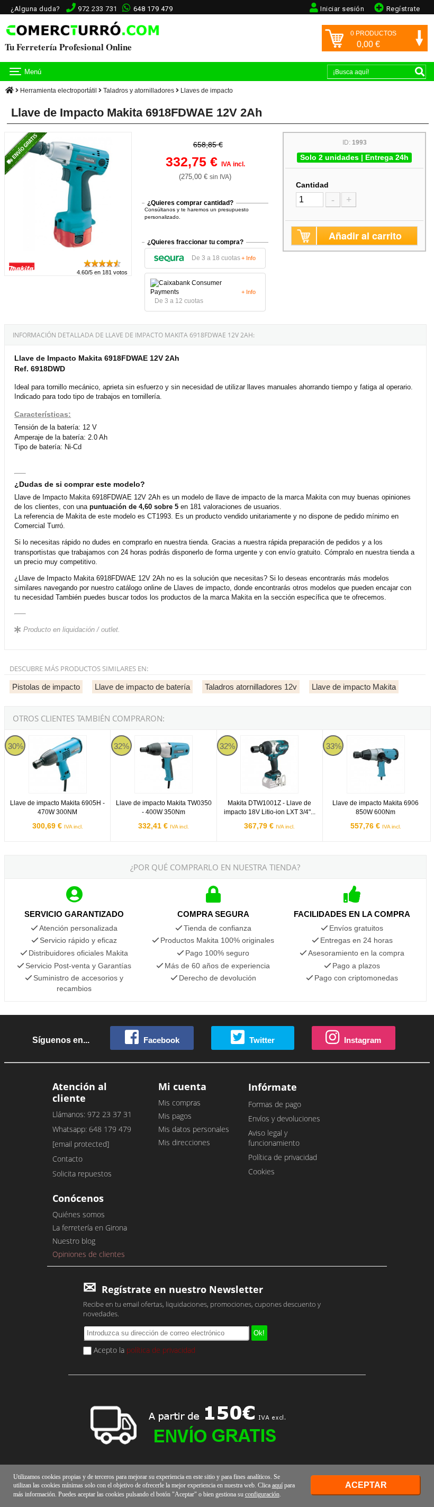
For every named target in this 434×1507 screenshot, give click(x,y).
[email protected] (80, 1144)
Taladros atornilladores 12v (251, 686)
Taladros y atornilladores (138, 90)
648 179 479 (153, 9)
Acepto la (143, 1350)
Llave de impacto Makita (354, 686)
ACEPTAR (366, 1485)
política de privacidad (160, 1350)
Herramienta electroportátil (58, 90)
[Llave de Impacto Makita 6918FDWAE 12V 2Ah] (68, 253)
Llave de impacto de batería (142, 686)
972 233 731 (97, 9)
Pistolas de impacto (46, 686)
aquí (277, 1485)
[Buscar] (420, 71)
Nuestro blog (73, 1241)
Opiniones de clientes (88, 1254)
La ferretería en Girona (89, 1228)
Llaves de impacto (206, 90)
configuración (262, 1494)
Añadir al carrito (365, 236)
